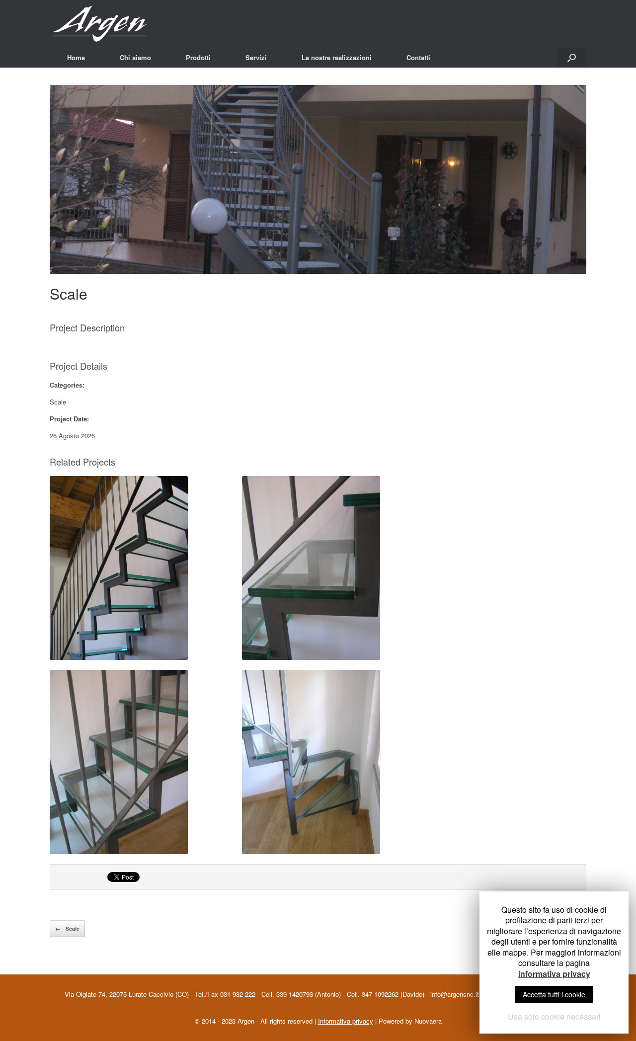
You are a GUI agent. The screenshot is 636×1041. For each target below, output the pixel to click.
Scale (68, 293)
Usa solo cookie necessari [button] (554, 1016)
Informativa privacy (345, 1021)
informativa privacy (554, 974)
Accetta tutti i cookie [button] (554, 994)
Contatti (418, 57)
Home (76, 57)
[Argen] (112, 24)
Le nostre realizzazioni (337, 57)
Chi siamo (135, 57)
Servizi (256, 57)
